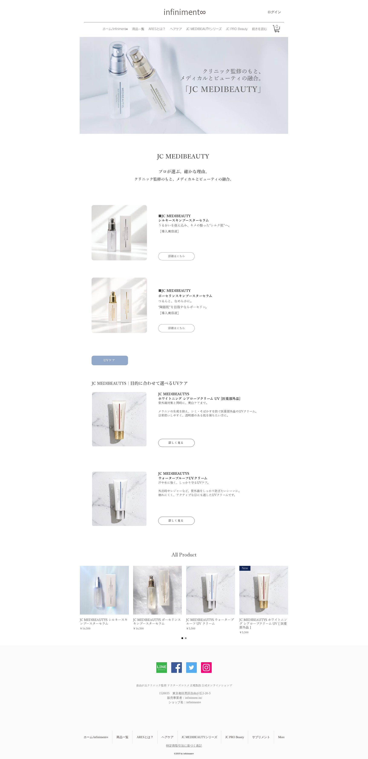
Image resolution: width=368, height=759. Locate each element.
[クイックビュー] (104, 590)
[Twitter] (191, 667)
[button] (277, 28)
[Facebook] (176, 667)
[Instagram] (206, 667)
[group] (184, 600)
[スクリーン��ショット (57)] (161, 667)
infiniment (182, 11)
